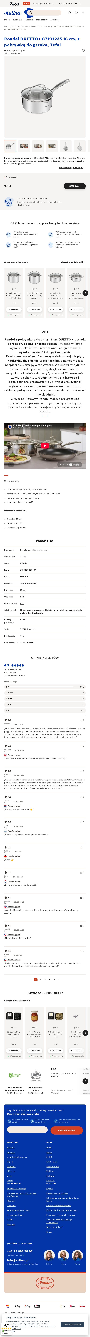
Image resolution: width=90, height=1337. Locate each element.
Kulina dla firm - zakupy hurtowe (62, 1210)
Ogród (10, 1162)
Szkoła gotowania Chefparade (60, 1215)
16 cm (23, 590)
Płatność (11, 1201)
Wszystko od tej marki (72, 262)
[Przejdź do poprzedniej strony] (31, 979)
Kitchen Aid (52, 1162)
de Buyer (50, 1176)
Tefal (22, 636)
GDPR (10, 1220)
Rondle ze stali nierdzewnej (34, 550)
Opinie (49, 1189)
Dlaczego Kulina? (54, 1227)
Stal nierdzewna (28, 583)
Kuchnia (11, 1148)
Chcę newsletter (66, 1130)
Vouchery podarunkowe (18, 1210)
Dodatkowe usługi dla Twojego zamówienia (21, 1194)
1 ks (22, 604)
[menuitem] (7, 20)
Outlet (10, 1181)
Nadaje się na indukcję (56, 610)
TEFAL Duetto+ (27, 629)
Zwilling (50, 1171)
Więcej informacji (13, 1328)
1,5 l (22, 597)
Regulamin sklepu (15, 1215)
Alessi (49, 1152)
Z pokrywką (37, 613)
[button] (13, 1050)
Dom (9, 1176)
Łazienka (11, 1167)
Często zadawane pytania (58, 1206)
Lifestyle (11, 1171)
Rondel (23, 620)
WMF (48, 1148)
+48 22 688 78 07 (20, 1251)
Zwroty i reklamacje (16, 1189)
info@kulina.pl (18, 1260)
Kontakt (11, 1224)
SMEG (49, 1157)
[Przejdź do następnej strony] (59, 979)
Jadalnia (11, 1152)
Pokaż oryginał (14, 755)
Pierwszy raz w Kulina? (57, 1193)
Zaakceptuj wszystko (72, 1324)
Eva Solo (50, 1181)
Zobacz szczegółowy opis (71, 168)
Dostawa (11, 1206)
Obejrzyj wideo (24, 205)
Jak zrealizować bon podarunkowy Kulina (62, 1199)
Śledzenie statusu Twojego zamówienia (59, 1221)
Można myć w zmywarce (32, 610)
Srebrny (24, 577)
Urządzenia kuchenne (17, 1157)
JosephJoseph (52, 1167)
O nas (49, 1232)
